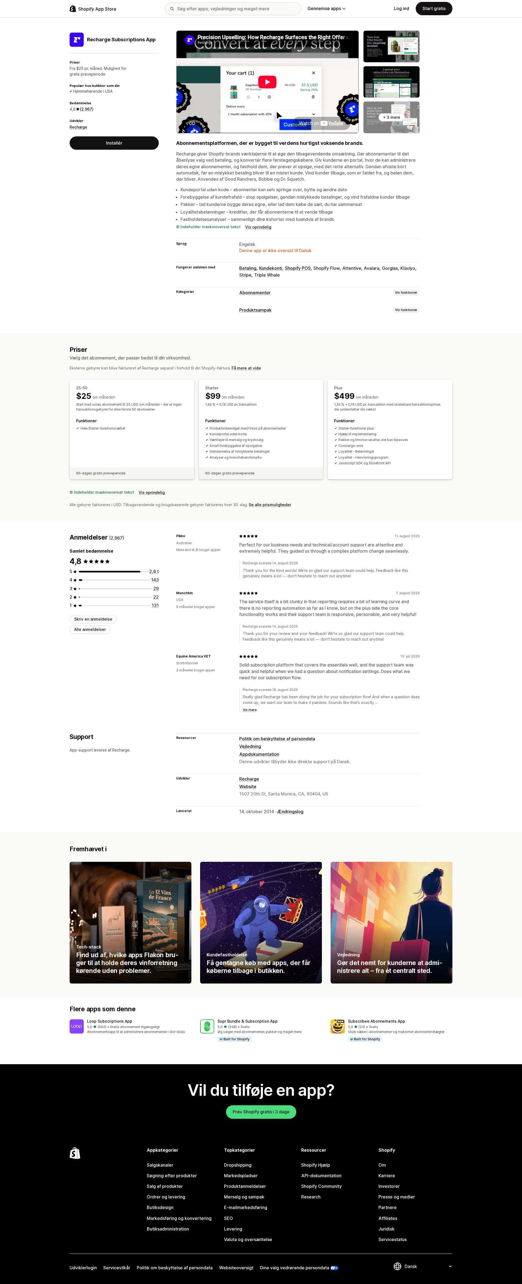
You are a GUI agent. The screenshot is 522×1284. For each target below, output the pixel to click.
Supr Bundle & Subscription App (247, 1021)
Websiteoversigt (236, 1267)
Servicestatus (392, 1239)
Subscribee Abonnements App (376, 1021)
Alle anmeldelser (90, 629)
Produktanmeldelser (245, 1186)
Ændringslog (290, 811)
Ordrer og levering (166, 1197)
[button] (130, 1026)
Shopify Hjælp (315, 1165)
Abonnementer (255, 292)
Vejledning (250, 746)
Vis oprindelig (258, 227)
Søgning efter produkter (172, 1175)
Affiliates (387, 1218)
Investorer (389, 1186)
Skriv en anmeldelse (93, 619)
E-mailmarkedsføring (245, 1207)
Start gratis (434, 8)
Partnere (387, 1207)
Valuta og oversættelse (248, 1239)
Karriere (386, 1175)
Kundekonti (270, 268)
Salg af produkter (165, 1186)
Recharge (78, 127)
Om (382, 1165)
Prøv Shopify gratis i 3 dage (261, 1111)
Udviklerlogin (83, 1267)
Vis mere (250, 710)
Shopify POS (298, 268)
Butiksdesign (160, 1207)
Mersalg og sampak (244, 1197)
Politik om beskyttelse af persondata (277, 738)
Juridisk (386, 1229)
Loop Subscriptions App (109, 1021)
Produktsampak (255, 310)
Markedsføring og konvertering (179, 1218)
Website (247, 786)
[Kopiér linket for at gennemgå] (188, 536)
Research (311, 1197)
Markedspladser (240, 1175)
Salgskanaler (160, 1165)
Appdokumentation (259, 754)
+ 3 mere (391, 117)
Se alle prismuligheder (270, 504)
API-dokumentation (321, 1175)
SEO (228, 1218)
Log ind (401, 8)
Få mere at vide (246, 368)
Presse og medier (396, 1197)
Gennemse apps (324, 8)
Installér (114, 143)
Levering (233, 1229)
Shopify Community (321, 1186)
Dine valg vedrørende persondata (294, 1267)
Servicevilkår (116, 1267)
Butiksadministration (168, 1229)
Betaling (247, 268)
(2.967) (87, 109)
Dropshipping (237, 1165)
